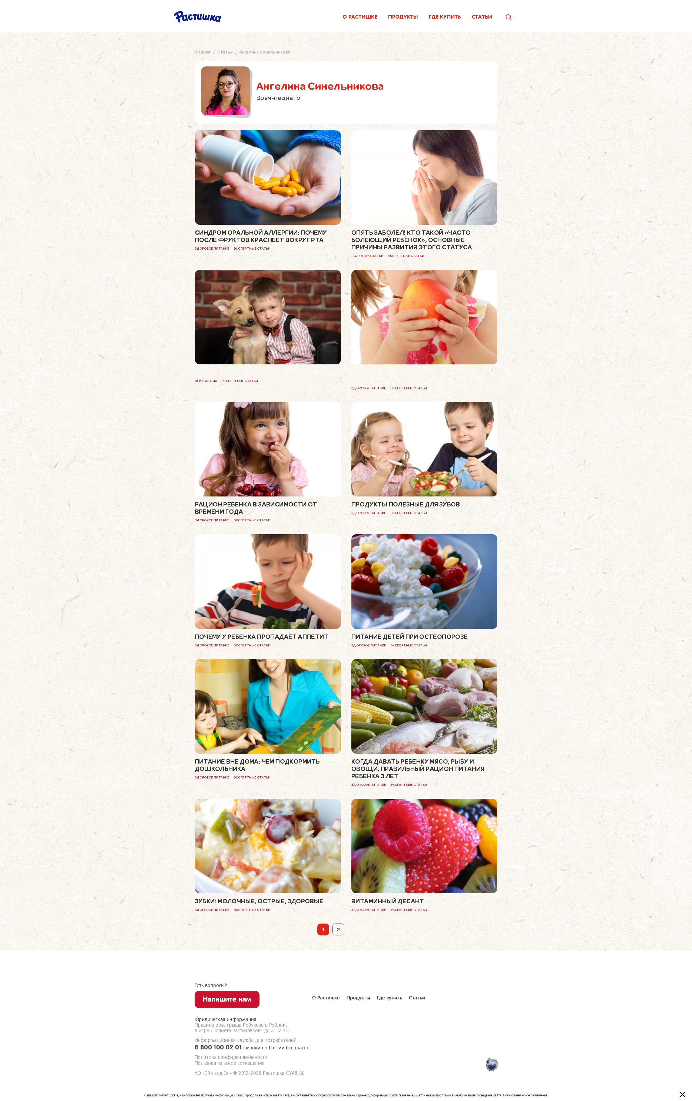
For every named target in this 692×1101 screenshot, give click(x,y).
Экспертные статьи (252, 248)
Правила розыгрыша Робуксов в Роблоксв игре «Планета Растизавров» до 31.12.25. (242, 1027)
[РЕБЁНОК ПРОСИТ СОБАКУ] (268, 323)
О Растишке (326, 998)
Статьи (482, 17)
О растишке (360, 17)
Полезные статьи (367, 256)
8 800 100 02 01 (253, 1047)
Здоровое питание (212, 248)
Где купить (445, 17)
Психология (206, 381)
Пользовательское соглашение (230, 1063)
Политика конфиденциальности (231, 1057)
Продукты (403, 17)
